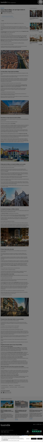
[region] (21, 439)
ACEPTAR (40, 438)
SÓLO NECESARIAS (33, 438)
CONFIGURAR (27, 438)
